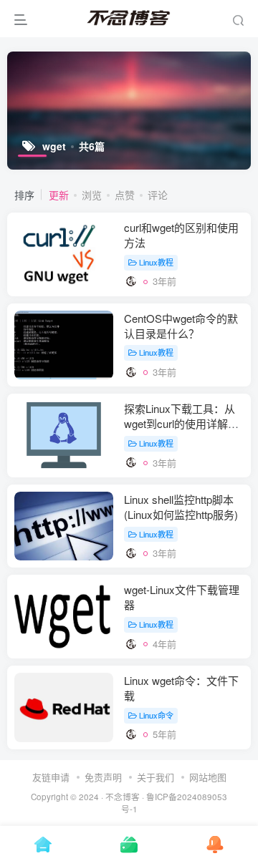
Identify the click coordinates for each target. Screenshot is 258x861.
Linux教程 (156, 262)
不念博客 (122, 796)
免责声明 (103, 777)
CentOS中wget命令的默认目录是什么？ (181, 326)
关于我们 (155, 777)
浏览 (92, 195)
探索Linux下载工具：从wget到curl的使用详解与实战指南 (181, 423)
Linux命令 (156, 715)
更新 (59, 195)
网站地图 (207, 777)
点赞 (125, 195)
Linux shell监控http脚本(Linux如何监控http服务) (181, 507)
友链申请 (51, 777)
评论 (158, 195)
